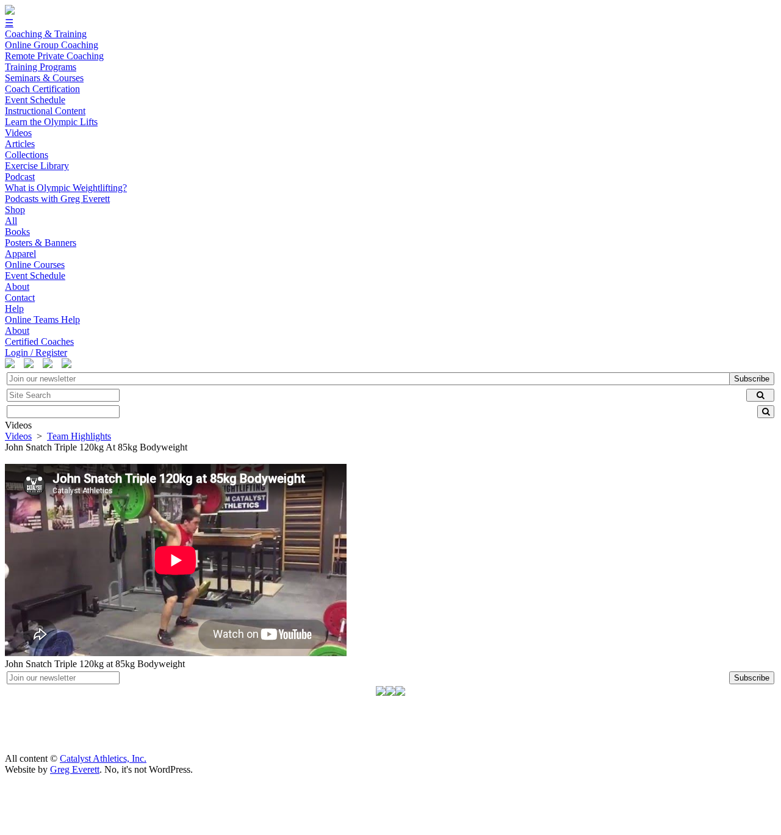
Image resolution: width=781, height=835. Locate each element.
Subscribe (751, 378)
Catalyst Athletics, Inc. (103, 758)
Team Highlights (79, 436)
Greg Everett (74, 769)
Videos (18, 436)
